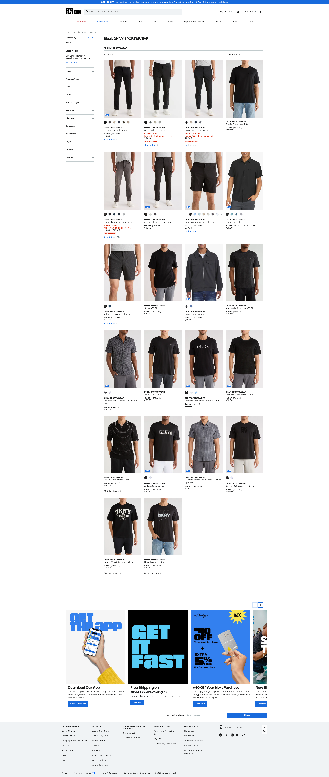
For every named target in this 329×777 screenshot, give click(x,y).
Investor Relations (193, 741)
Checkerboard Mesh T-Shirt (240, 395)
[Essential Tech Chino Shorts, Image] (203, 181)
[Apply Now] (220, 647)
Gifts (250, 22)
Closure (69, 150)
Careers (96, 750)
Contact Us (67, 760)
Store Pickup (72, 51)
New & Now (103, 22)
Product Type (72, 79)
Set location (72, 63)
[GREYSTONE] (241, 214)
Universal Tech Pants (154, 130)
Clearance (81, 22)
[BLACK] (105, 122)
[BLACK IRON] (105, 214)
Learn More (137, 702)
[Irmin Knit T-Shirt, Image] (163, 359)
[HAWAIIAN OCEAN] (114, 214)
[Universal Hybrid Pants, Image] (203, 88)
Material (70, 110)
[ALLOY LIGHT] (160, 122)
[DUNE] (128, 122)
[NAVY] (119, 122)
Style (68, 142)
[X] (226, 735)
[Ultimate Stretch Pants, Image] (122, 88)
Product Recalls (70, 750)
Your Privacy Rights (82, 773)
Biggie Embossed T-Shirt (238, 124)
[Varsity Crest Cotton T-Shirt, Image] (122, 526)
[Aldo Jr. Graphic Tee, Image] (163, 444)
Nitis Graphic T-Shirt (155, 562)
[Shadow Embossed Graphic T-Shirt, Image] (203, 359)
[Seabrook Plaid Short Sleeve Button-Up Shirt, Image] (203, 444)
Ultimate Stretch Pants (115, 130)
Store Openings (100, 765)
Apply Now (222, 2)
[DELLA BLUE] (195, 214)
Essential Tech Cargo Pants (158, 222)
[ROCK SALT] (208, 214)
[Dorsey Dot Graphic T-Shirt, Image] (244, 444)
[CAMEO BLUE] (232, 214)
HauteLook (189, 736)
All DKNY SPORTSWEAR (115, 48)
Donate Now (263, 704)
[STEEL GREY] (110, 122)
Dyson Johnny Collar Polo (116, 480)
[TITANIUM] (150, 122)
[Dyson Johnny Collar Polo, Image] (122, 444)
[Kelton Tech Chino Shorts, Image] (122, 272)
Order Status (68, 731)
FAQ (64, 755)
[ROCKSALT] (150, 214)
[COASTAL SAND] (155, 122)
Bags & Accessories (193, 22)
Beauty (217, 22)
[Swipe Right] (260, 605)
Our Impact (129, 733)
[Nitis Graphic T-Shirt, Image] (163, 526)
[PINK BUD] (110, 393)
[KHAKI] (114, 122)
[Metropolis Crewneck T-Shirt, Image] (244, 272)
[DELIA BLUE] (196, 393)
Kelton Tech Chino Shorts (117, 314)
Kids (154, 22)
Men (139, 22)
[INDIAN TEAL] (236, 214)
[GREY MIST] (124, 214)
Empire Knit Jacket (194, 314)
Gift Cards (67, 746)
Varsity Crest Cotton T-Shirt (118, 562)
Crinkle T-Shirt (152, 308)
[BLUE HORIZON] (191, 306)
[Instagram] (237, 735)
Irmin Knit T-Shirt (153, 395)
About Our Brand (100, 731)
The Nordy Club (100, 736)
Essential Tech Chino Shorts (199, 222)
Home (235, 22)
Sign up (247, 715)
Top (264, 731)
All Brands (97, 746)
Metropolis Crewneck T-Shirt (241, 308)
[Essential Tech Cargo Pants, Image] (163, 181)
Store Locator (99, 741)
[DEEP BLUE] (110, 306)
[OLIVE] (124, 122)
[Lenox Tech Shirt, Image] (244, 181)
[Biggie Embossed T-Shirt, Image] (244, 88)
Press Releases (192, 746)
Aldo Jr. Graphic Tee (154, 486)
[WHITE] (217, 214)
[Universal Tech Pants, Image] (163, 88)
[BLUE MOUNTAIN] (119, 214)
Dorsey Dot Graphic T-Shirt (240, 486)
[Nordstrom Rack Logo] (73, 11)
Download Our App (78, 704)
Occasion (70, 126)
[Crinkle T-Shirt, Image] (163, 272)
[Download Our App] (95, 647)
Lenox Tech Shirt (234, 222)
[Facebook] (220, 735)
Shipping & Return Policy (74, 741)
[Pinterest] (232, 735)
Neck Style (71, 134)
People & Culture (131, 738)
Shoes (170, 22)
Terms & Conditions (109, 773)
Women (123, 22)
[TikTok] (243, 735)
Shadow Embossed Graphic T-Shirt (203, 401)
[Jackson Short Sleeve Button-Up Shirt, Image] (122, 359)
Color (68, 95)
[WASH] (110, 214)
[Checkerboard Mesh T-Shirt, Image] (244, 359)
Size (68, 87)
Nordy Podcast (99, 760)
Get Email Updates (101, 755)
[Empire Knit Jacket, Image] (203, 272)
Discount (70, 118)
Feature (69, 157)
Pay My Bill (159, 739)
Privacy (65, 773)
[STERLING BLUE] (199, 214)
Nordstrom (189, 731)
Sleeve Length (72, 103)
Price (68, 71)
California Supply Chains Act (137, 773)
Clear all (90, 38)
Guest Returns (69, 736)
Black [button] (68, 43)
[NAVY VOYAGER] (196, 122)
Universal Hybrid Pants (196, 130)
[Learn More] (158, 647)
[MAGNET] (155, 214)
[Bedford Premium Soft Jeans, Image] (122, 181)
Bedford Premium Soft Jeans (118, 222)
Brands (76, 32)
